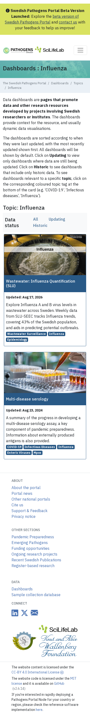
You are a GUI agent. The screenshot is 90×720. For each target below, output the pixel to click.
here (39, 710)
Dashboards (60, 83)
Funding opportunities (30, 548)
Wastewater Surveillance (26, 334)
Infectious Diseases (39, 447)
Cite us (17, 504)
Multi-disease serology (27, 399)
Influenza (56, 334)
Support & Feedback (30, 510)
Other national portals (31, 499)
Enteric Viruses (18, 452)
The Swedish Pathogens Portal (24, 83)
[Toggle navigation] (80, 50)
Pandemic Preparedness (33, 536)
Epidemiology (17, 339)
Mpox (37, 452)
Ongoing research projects (34, 554)
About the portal (26, 487)
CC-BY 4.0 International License (36, 672)
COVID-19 (14, 447)
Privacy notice (24, 516)
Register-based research (33, 565)
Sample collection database (36, 594)
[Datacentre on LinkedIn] (15, 612)
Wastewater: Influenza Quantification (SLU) (40, 283)
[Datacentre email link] (33, 612)
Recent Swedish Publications (36, 559)
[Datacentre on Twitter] (23, 612)
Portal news (22, 493)
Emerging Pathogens (30, 542)
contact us (68, 22)
